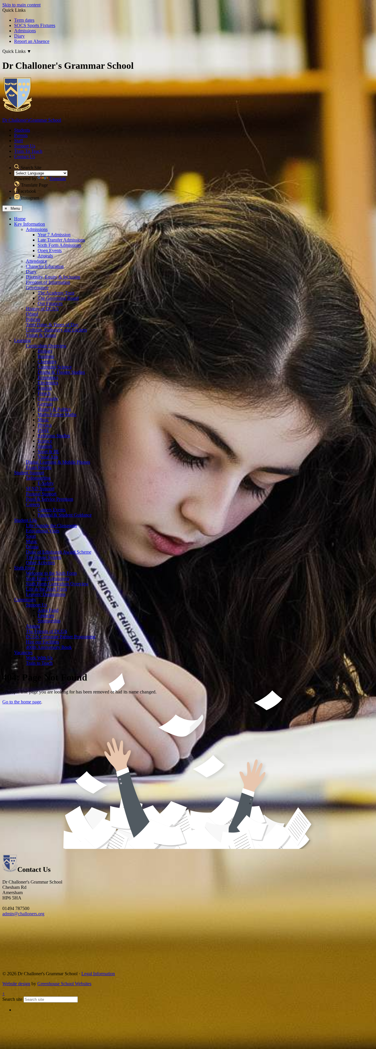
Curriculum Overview (46, 345)
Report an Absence (31, 41)
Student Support (29, 472)
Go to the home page (21, 701)
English (45, 388)
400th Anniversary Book (49, 647)
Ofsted (32, 313)
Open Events (50, 250)
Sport (31, 536)
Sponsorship (49, 620)
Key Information (29, 224)
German (45, 403)
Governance (37, 287)
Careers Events (52, 509)
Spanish (45, 446)
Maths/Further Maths (57, 414)
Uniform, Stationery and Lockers (56, 329)
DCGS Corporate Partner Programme (60, 636)
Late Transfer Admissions (61, 239)
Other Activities (40, 562)
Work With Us (39, 657)
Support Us (24, 145)
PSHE (43, 430)
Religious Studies (54, 435)
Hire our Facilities (42, 641)
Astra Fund (48, 610)
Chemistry (47, 361)
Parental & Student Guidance (65, 514)
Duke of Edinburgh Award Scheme (58, 551)
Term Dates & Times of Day (52, 324)
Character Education (45, 266)
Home (20, 218)
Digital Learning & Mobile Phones (58, 462)
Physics (45, 425)
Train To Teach (28, 151)
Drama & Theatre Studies (61, 372)
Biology (45, 350)
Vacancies (23, 652)
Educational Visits (42, 530)
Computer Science (55, 366)
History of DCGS (42, 308)
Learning (22, 340)
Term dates (24, 20)
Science (45, 440)
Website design (16, 983)
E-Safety (46, 483)
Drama (32, 546)
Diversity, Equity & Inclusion (53, 276)
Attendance (36, 261)
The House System (43, 557)
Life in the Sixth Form (46, 588)
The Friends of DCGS (46, 631)
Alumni (33, 626)
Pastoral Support (41, 493)
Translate (57, 178)
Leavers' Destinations (46, 594)
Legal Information (98, 973)
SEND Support (40, 488)
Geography (48, 398)
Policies (33, 319)
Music (43, 419)
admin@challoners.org (23, 913)
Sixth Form (24, 567)
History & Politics (54, 409)
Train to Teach (39, 663)
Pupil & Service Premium (49, 499)
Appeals (45, 255)
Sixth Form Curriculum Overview (57, 583)
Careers (33, 504)
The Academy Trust (56, 292)
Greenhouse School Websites (64, 983)
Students (22, 130)
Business (46, 356)
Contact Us (24, 156)
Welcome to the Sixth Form (51, 573)
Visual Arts (48, 456)
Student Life (25, 520)
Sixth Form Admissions (59, 245)
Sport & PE (48, 451)
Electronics (48, 382)
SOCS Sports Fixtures (34, 25)
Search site (12, 999)
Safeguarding (38, 477)
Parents (21, 135)
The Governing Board (58, 298)
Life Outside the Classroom (51, 525)
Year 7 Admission (54, 234)
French (44, 393)
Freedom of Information (48, 282)
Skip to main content (21, 4)
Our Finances (50, 303)
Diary (19, 35)
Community (25, 599)
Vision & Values (41, 335)
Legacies (46, 615)
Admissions (25, 30)
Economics (48, 377)
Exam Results (38, 467)
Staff (18, 140)
